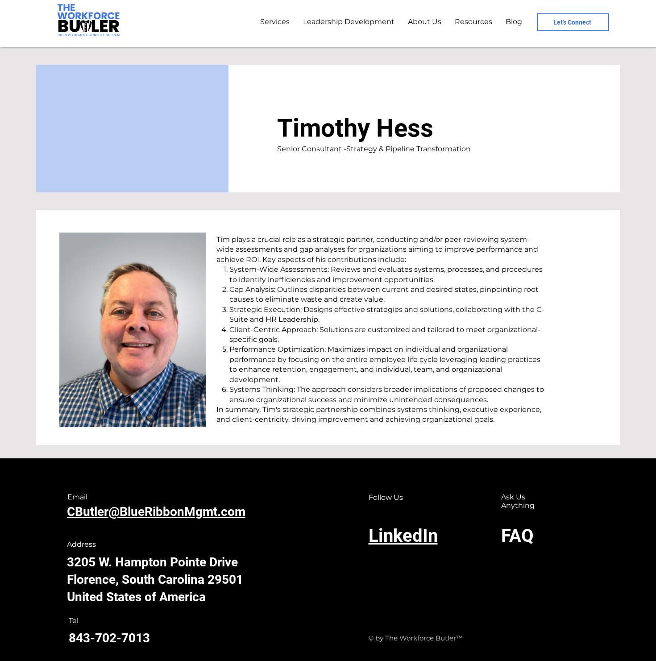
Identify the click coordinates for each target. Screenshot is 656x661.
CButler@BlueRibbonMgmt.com (156, 511)
